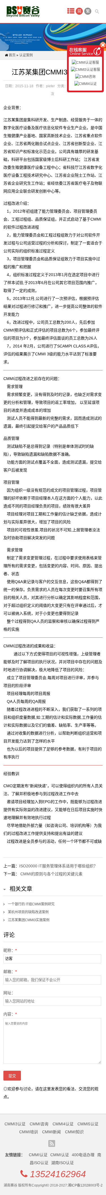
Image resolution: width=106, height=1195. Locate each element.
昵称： (10, 950)
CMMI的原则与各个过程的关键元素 (51, 874)
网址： (9, 993)
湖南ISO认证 (62, 1162)
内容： (10, 1014)
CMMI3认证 (15, 1124)
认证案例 (26, 55)
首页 (12, 55)
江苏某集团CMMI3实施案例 (28, 920)
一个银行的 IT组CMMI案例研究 (31, 904)
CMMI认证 (38, 1155)
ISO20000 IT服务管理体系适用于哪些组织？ (58, 866)
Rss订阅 (51, 1143)
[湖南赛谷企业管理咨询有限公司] (23, 11)
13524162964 (58, 1174)
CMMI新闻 (51, 1132)
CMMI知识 (74, 1132)
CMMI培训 (28, 1132)
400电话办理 (83, 1155)
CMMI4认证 (63, 1124)
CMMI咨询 (39, 1124)
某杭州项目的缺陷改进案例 (28, 912)
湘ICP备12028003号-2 (85, 1185)
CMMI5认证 (87, 1124)
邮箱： (10, 971)
